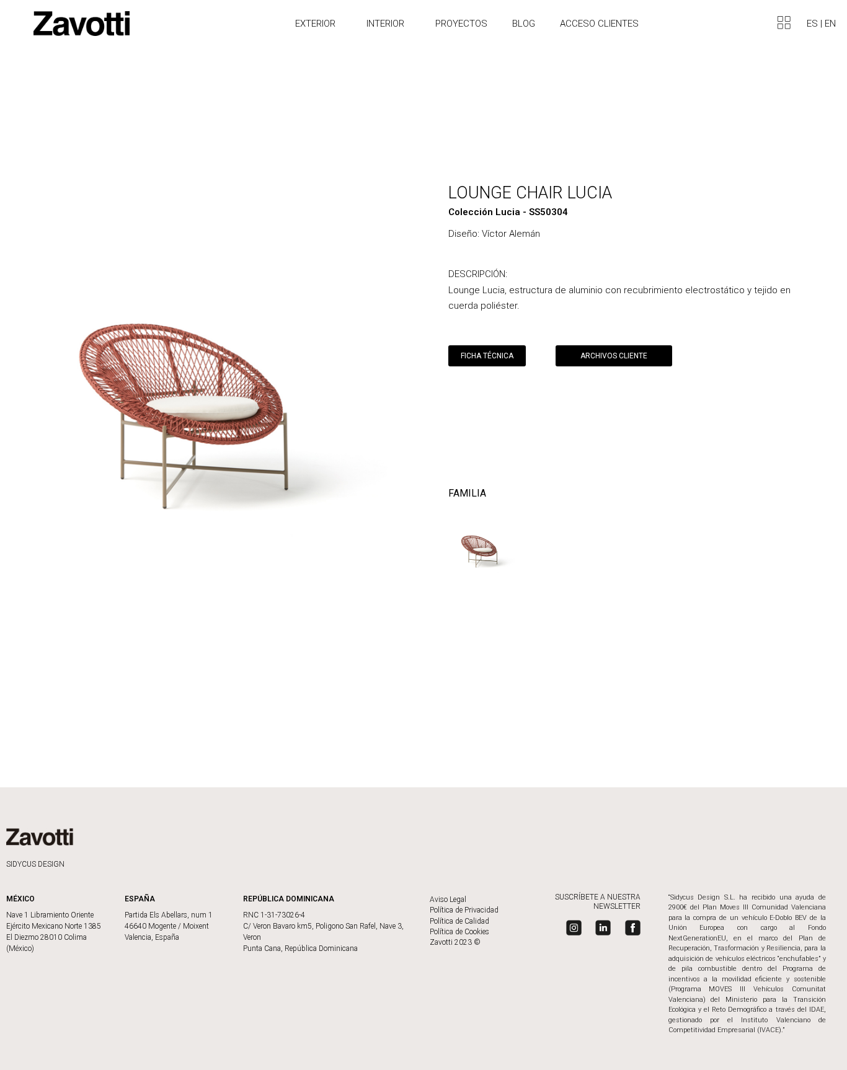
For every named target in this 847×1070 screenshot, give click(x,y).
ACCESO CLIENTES (599, 23)
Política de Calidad (459, 921)
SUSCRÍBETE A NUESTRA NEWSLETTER (598, 902)
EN (830, 23)
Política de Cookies (459, 931)
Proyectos (461, 23)
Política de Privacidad (464, 910)
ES (813, 23)
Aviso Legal (448, 899)
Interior (385, 23)
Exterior (315, 23)
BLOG (523, 23)
